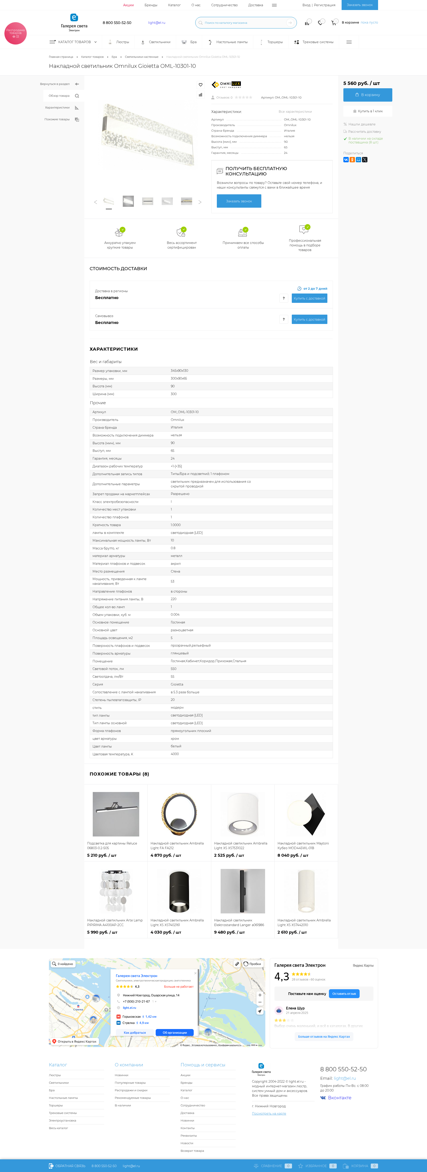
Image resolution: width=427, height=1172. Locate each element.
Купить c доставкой (309, 298)
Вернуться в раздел (55, 84)
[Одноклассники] (352, 159)
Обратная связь (69, 1166)
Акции (128, 5)
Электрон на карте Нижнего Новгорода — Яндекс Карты (213, 1046)
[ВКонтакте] (346, 159)
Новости (187, 1143)
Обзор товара (59, 95)
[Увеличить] (147, 134)
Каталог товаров (75, 42)
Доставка (255, 5)
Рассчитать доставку (364, 132)
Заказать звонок (360, 5)
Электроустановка (62, 1120)
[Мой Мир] (358, 159)
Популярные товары (130, 1082)
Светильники (59, 1082)
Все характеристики (295, 112)
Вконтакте (339, 1098)
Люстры (55, 1075)
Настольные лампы (63, 1098)
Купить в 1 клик (370, 111)
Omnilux (290, 125)
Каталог (174, 5)
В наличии (123, 1105)
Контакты (188, 1128)
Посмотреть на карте (269, 1114)
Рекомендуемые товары (133, 1098)
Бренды (151, 5)
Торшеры (56, 1105)
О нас (196, 5)
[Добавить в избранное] (201, 85)
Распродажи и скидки (131, 1090)
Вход (306, 5)
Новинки (121, 1075)
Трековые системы (63, 1113)
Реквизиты (189, 1135)
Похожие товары (57, 119)
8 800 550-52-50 (117, 23)
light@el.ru (156, 23)
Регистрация (324, 5)
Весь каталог (58, 1128)
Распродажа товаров (15, 33)
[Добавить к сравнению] (201, 95)
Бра (52, 1090)
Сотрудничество (224, 5)
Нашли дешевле (362, 124)
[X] (364, 159)
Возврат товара (192, 1150)
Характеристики (57, 107)
